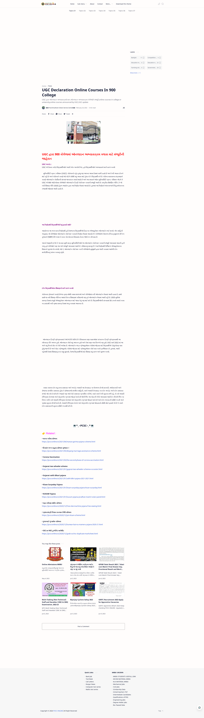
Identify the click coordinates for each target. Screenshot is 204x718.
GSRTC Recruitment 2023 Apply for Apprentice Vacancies (111, 601)
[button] (159, 3)
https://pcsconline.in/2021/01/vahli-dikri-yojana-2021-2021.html (67, 478)
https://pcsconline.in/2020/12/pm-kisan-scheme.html (63, 515)
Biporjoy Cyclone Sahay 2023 (81, 600)
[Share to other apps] (72, 114)
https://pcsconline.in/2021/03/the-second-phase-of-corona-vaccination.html (72, 460)
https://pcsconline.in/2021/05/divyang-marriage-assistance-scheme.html (71, 451)
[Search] (162, 3)
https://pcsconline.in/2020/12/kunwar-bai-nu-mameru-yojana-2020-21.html (72, 524)
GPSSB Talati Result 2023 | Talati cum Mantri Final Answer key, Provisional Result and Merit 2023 (111, 566)
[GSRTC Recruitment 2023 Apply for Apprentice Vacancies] (112, 589)
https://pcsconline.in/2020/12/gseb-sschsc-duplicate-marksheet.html (70, 533)
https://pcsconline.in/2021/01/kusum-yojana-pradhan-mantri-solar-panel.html (73, 497)
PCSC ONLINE (58, 711)
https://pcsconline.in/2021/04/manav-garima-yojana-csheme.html (68, 441)
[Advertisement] (102, 32)
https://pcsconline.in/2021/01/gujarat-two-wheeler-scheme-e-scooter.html (72, 469)
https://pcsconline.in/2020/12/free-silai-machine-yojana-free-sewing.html (71, 506)
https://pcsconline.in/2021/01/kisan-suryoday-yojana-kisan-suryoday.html (72, 487)
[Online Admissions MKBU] (55, 554)
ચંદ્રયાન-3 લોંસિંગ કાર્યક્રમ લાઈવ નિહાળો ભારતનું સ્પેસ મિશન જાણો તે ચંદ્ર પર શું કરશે (82, 566)
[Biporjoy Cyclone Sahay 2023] (83, 589)
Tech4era (91, 711)
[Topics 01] (72, 11)
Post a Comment (83, 626)
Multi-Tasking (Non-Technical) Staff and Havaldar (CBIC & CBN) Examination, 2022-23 (55, 602)
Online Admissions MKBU (52, 564)
